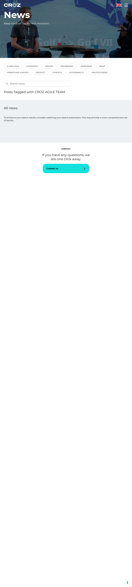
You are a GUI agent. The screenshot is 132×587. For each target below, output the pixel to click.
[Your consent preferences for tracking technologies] (127, 582)
